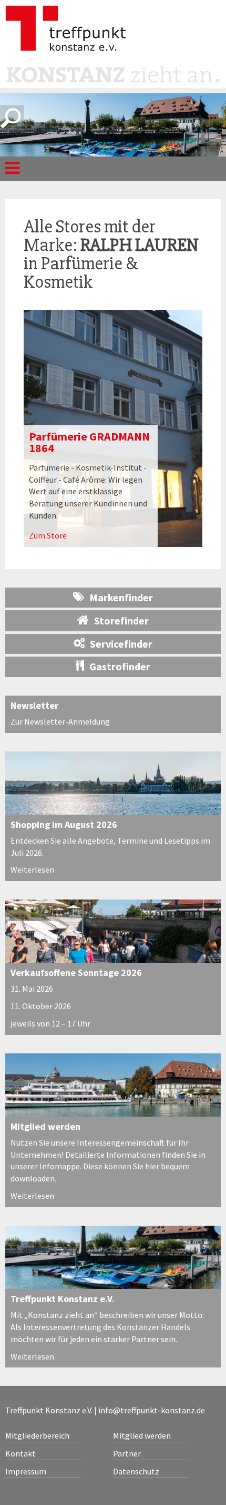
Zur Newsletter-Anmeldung (60, 721)
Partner (127, 1453)
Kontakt (20, 1453)
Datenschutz (136, 1471)
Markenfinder (121, 597)
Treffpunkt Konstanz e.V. (63, 1299)
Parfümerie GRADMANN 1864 (89, 442)
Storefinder (121, 620)
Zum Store (48, 535)
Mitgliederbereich (37, 1435)
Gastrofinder (119, 666)
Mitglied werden (45, 1126)
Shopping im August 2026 (64, 824)
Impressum (25, 1471)
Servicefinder (121, 643)
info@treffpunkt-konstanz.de (151, 1410)
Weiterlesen (32, 869)
